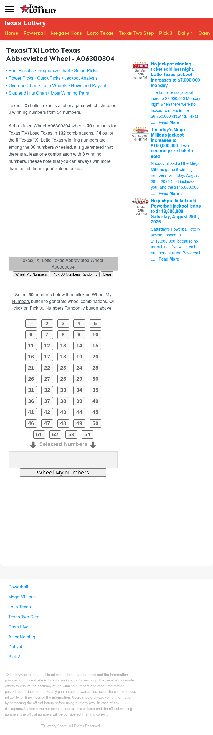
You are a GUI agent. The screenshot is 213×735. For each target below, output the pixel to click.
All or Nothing (21, 636)
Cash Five (18, 626)
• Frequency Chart (52, 70)
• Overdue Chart (21, 85)
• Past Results (20, 70)
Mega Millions (66, 33)
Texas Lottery (24, 23)
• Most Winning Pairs (68, 93)
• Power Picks (19, 78)
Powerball (35, 33)
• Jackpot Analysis (80, 78)
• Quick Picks (47, 78)
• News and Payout (87, 85)
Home (11, 33)
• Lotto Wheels (53, 85)
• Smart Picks (84, 70)
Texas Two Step (136, 33)
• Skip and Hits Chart (26, 93)
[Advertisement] (63, 216)
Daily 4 (185, 33)
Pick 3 (165, 33)
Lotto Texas (100, 33)
